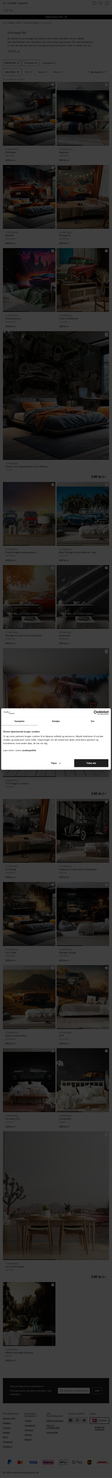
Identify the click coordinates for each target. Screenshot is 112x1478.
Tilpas (54, 763)
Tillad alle (91, 763)
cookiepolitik (29, 750)
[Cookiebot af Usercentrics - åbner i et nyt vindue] (96, 713)
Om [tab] (92, 721)
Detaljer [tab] (56, 721)
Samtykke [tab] (19, 721)
